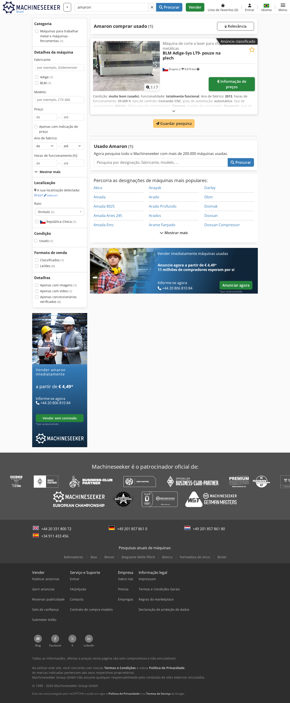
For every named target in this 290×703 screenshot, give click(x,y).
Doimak (211, 206)
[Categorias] (67, 7)
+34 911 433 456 (54, 536)
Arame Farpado (162, 224)
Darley (209, 187)
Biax (94, 557)
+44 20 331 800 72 (56, 528)
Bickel (222, 557)
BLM (45, 83)
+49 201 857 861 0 (132, 528)
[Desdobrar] (173, 110)
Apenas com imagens (58, 285)
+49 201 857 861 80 (209, 528)
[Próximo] (155, 66)
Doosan (211, 215)
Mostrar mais (176, 232)
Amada (100, 197)
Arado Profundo (162, 206)
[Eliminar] (152, 7)
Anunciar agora (235, 285)
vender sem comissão (60, 418)
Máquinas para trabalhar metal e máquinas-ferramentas (59, 36)
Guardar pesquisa (175, 123)
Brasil (46, 195)
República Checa (61, 221)
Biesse (109, 557)
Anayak (155, 187)
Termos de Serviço (158, 694)
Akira (98, 187)
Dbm (208, 197)
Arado (154, 197)
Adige (46, 77)
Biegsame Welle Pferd (138, 557)
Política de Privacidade (124, 694)
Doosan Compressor (222, 224)
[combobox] (59, 212)
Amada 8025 (104, 206)
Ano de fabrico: (45, 138)
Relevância (236, 26)
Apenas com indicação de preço (58, 129)
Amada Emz (104, 224)
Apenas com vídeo (56, 291)
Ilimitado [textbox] (46, 211)
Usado (46, 241)
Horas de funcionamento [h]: (56, 155)
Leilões (47, 266)
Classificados (52, 260)
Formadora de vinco (195, 557)
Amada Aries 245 (108, 215)
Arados (155, 215)
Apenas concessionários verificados (58, 299)
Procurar (171, 7)
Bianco (167, 557)
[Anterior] (97, 66)
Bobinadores (73, 557)
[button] (282, 7)
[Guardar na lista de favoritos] (252, 50)
